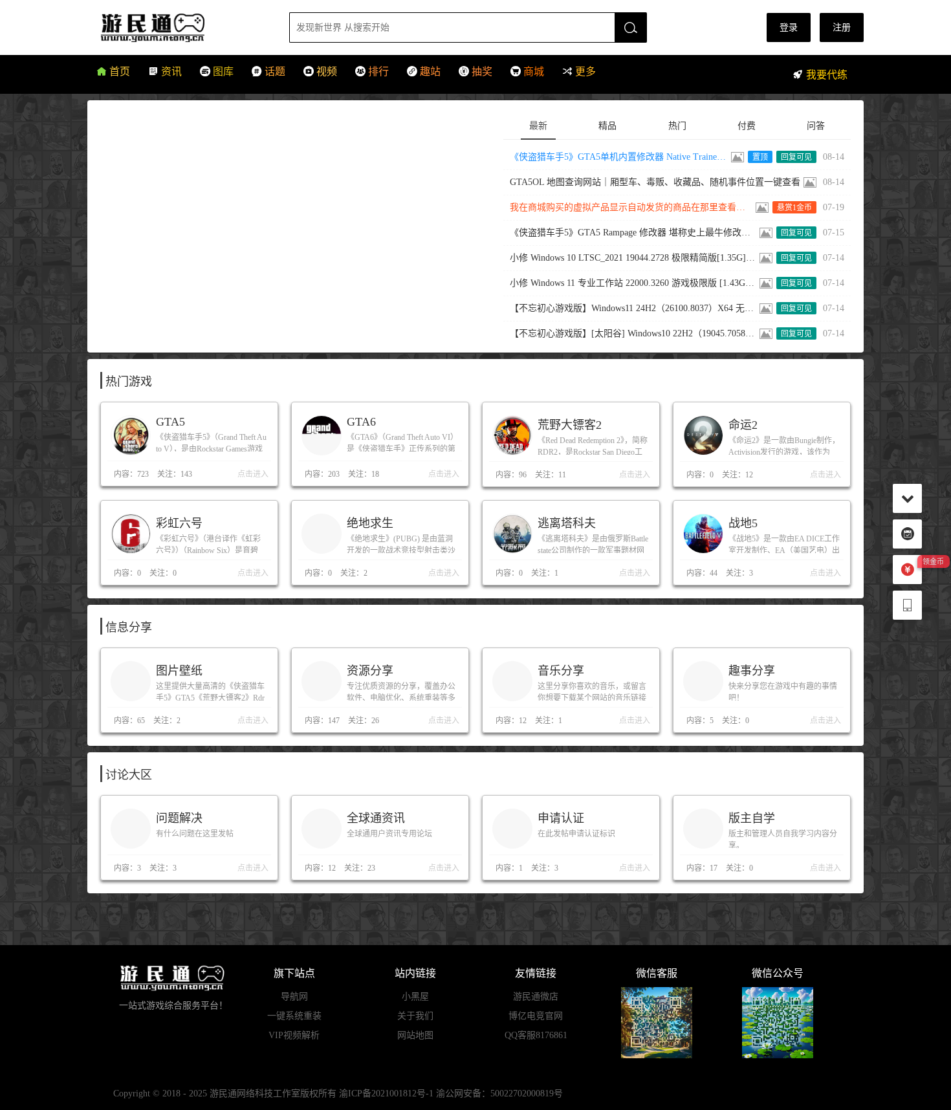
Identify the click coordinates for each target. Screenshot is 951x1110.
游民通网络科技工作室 (255, 1093)
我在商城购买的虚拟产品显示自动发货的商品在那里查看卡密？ (631, 207)
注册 (842, 27)
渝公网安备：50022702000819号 (499, 1093)
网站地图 (415, 1035)
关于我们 (415, 1016)
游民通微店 (535, 996)
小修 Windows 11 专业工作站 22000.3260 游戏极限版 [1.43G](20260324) (633, 283)
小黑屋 (415, 996)
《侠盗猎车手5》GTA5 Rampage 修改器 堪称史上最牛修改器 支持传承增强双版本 (633, 232)
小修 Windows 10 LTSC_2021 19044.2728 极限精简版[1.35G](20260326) (633, 258)
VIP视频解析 (294, 1035)
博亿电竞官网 (535, 1016)
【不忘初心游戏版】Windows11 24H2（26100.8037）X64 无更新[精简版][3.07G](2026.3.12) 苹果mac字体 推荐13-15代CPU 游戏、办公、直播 (633, 308)
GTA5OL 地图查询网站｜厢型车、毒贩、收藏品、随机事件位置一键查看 (655, 182)
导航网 (294, 996)
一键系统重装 (294, 1016)
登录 (789, 27)
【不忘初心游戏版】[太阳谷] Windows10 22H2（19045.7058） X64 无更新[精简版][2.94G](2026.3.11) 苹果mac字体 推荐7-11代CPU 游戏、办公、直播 (633, 333)
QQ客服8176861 (536, 1035)
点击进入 (252, 474)
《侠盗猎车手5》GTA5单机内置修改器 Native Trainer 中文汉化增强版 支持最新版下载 (619, 157)
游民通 (177, 27)
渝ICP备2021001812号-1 (386, 1093)
